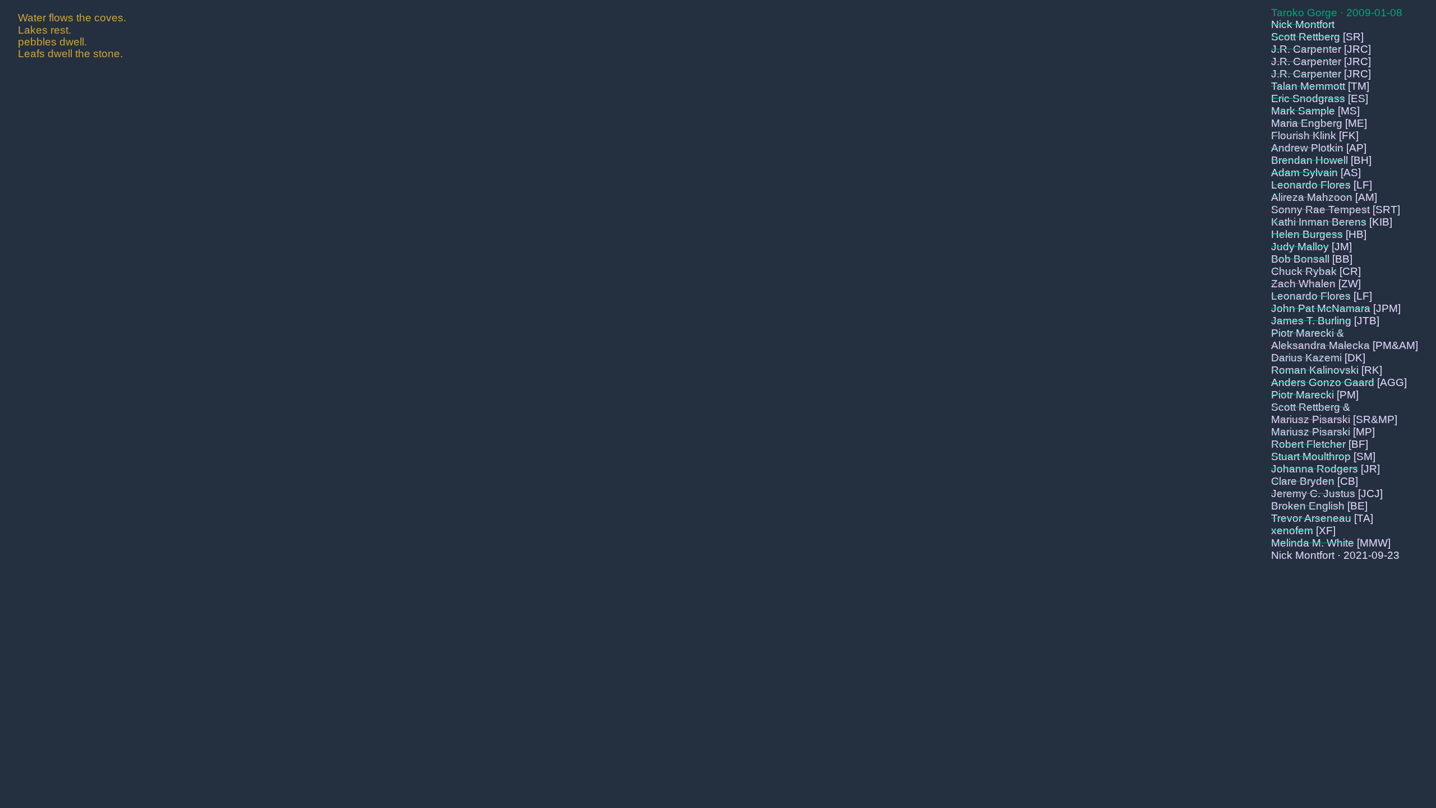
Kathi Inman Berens (1318, 222)
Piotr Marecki (1302, 395)
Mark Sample (1303, 111)
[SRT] (1386, 209)
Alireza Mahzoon (1311, 197)
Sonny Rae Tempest (1320, 209)
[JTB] (1366, 321)
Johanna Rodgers (1314, 469)
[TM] (1358, 86)
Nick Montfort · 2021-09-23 (1335, 555)
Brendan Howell (1309, 160)
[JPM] (1387, 308)
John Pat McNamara (1320, 308)
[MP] (1364, 432)
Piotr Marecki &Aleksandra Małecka (1320, 339)
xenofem (1292, 530)
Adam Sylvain (1304, 172)
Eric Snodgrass (1308, 98)
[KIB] (1380, 222)
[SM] (1364, 456)
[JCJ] (1370, 493)
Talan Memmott (1308, 86)
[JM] (1342, 246)
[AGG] (1392, 382)
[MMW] (1374, 543)
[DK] (1355, 358)
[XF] (1326, 530)
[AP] (1356, 148)
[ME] (1356, 123)
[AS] (1351, 172)
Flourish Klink (1303, 135)
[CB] (1347, 481)
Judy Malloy (1300, 246)
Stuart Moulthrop (1311, 456)
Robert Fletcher (1308, 444)
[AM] (1366, 197)
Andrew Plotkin (1307, 148)
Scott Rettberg (1305, 37)
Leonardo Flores (1311, 185)
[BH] (1361, 160)
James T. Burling (1311, 321)
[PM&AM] (1395, 345)
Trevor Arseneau (1311, 518)
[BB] (1342, 259)
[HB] (1356, 234)
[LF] (1363, 185)
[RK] (1371, 370)
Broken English (1308, 506)
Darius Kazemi (1306, 358)
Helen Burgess (1307, 234)
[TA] (1363, 518)
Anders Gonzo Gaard (1322, 382)
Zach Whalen (1303, 284)
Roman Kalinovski (1315, 370)
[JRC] (1357, 49)
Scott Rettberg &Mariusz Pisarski (1310, 413)
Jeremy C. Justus (1313, 493)
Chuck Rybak (1304, 271)
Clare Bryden (1302, 481)
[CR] (1350, 271)
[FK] (1349, 135)
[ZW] (1349, 284)
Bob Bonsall (1300, 259)
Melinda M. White (1312, 543)
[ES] (1358, 98)
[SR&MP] (1375, 419)
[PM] (1348, 395)
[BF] (1358, 444)
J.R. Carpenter (1306, 49)
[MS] (1349, 111)
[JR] (1370, 469)
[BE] (1357, 506)
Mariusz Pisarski (1310, 432)
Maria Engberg (1306, 123)
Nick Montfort (1302, 24)
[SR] (1353, 37)
